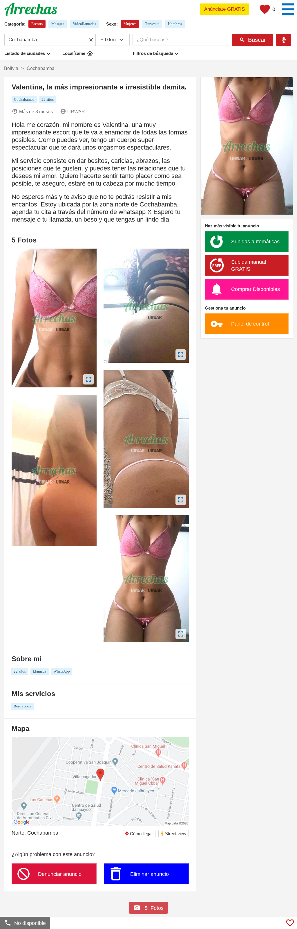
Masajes (57, 23)
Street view (173, 833)
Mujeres (130, 23)
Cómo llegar (138, 833)
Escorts (37, 23)
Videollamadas (84, 23)
